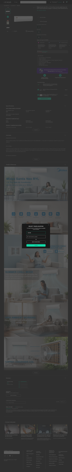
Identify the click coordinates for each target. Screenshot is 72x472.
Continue (36, 245)
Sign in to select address (36, 241)
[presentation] (36, 232)
